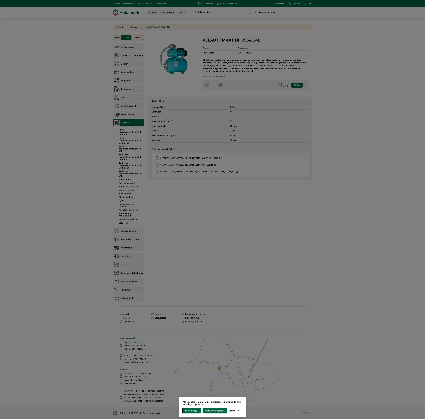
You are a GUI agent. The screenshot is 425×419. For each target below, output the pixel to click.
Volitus (181, 12)
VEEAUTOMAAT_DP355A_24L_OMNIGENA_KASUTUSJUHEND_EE (191, 158)
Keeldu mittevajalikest (215, 411)
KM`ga (126, 37)
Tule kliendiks (129, 3)
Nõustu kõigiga (191, 411)
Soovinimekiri (279, 4)
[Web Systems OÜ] (310, 413)
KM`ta (137, 37)
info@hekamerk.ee (228, 3)
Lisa (299, 85)
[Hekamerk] (126, 14)
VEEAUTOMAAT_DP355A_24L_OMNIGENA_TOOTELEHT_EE (188, 165)
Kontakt (149, 3)
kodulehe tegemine (305, 413)
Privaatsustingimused (195, 314)
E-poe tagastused (193, 321)
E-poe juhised (167, 12)
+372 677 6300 (207, 3)
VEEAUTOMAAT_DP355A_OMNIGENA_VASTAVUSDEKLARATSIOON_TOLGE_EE (197, 171)
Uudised (140, 3)
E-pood (152, 12)
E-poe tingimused (193, 317)
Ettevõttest (161, 3)
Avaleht (117, 3)
